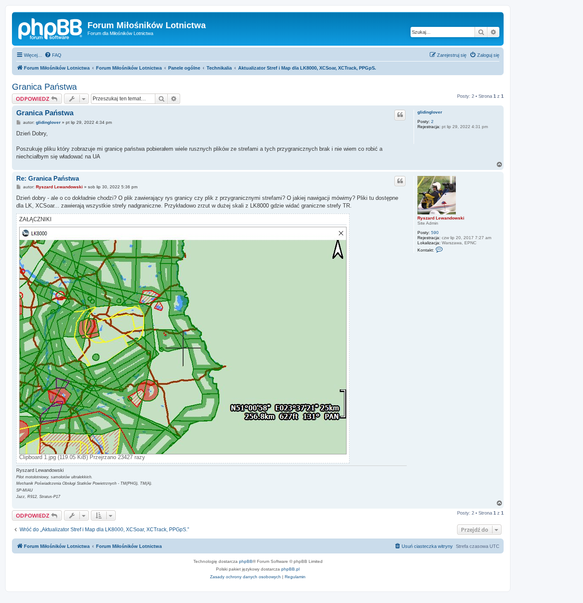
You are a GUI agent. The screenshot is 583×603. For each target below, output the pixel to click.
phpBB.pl (290, 569)
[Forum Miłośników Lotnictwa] (50, 27)
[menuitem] (52, 55)
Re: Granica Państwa (47, 178)
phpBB (246, 561)
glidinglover (429, 112)
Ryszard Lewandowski (440, 218)
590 (435, 232)
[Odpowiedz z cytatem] (399, 115)
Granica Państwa (44, 86)
